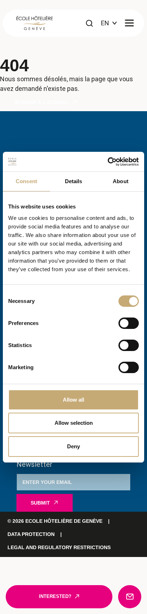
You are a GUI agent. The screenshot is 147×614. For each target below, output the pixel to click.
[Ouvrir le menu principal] (129, 23)
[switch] (128, 323)
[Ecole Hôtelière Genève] (34, 23)
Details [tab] (73, 181)
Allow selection (74, 423)
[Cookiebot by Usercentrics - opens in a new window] (107, 161)
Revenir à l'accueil (41, 102)
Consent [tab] (26, 181)
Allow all (73, 400)
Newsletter (34, 464)
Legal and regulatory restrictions (59, 547)
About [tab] (120, 181)
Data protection (31, 534)
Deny (73, 446)
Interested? (55, 596)
